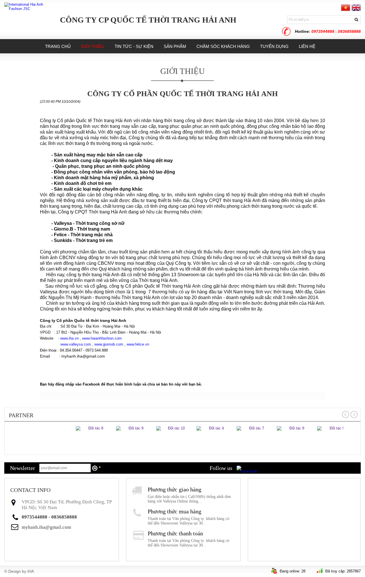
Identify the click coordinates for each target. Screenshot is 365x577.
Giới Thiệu (182, 71)
